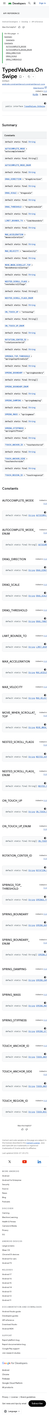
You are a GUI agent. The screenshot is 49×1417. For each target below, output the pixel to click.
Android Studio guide (11, 1311)
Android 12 (7, 1296)
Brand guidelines (28, 1397)
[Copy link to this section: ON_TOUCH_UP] (24, 801)
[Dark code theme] (45, 103)
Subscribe (37, 1403)
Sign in (42, 3)
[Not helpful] (23, 27)
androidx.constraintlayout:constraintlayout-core (23, 84)
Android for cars (9, 1259)
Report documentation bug (14, 1344)
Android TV (7, 1263)
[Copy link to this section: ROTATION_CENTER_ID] (5, 859)
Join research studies (11, 1353)
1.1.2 (45, 91)
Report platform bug (10, 1340)
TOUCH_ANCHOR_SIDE (15, 458)
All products (7, 1387)
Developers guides (10, 1316)
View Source (38, 88)
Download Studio (9, 1324)
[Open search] (29, 3)
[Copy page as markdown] (29, 76)
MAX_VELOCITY (12, 251)
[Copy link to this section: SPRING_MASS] (23, 995)
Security (5, 1184)
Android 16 (7, 1278)
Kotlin (35, 94)
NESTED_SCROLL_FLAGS (16, 281)
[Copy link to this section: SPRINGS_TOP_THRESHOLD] (21, 889)
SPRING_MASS (11, 414)
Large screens (8, 1246)
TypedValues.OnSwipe (34, 106)
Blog (4, 1197)
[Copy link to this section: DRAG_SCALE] (22, 585)
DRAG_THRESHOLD (13, 207)
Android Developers (10, 22)
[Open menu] (4, 3)
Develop (25, 22)
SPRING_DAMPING (13, 400)
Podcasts (6, 1201)
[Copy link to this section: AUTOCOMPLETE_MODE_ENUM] (12, 534)
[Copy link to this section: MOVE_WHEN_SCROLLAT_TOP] (10, 716)
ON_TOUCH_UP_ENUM (14, 326)
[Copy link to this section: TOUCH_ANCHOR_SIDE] (5, 1075)
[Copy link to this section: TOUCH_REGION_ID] (30, 1101)
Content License (33, 1143)
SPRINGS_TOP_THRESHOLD (17, 356)
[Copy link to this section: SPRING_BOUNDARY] (31, 914)
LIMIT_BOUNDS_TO (14, 220)
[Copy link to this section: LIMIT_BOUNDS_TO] (29, 636)
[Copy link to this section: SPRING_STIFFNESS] (29, 1020)
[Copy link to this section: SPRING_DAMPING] (29, 969)
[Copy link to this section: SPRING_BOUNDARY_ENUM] (12, 944)
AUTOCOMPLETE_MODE (15, 148)
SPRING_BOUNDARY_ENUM (16, 386)
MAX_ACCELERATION (14, 234)
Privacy (5, 1230)
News (4, 1193)
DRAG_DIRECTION (13, 179)
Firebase (6, 1379)
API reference (11, 13)
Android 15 (7, 1283)
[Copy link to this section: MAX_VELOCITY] (25, 687)
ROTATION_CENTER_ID (15, 339)
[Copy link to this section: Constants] (21, 488)
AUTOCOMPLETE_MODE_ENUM (18, 165)
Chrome (5, 1374)
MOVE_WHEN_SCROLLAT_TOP (17, 265)
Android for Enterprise (11, 1180)
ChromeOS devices (10, 1254)
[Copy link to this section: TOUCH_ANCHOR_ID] (31, 1046)
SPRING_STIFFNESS (14, 428)
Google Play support (10, 1348)
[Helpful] (19, 27)
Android (5, 1176)
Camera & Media (9, 1226)
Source (5, 1189)
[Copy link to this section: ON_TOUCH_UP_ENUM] (5, 830)
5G (3, 1234)
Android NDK (7, 1328)
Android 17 (7, 1274)
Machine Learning (10, 1217)
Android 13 (6, 1291)
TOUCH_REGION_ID (14, 475)
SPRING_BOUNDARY (13, 372)
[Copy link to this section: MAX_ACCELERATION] (32, 661)
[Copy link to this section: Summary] (19, 125)
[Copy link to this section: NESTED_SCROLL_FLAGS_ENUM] (12, 775)
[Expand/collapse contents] (18, 33)
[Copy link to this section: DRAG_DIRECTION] (28, 559)
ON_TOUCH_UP (11, 312)
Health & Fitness (9, 1221)
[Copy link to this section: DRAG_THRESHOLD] (30, 610)
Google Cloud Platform (12, 1383)
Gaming (5, 1213)
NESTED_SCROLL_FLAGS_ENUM (19, 298)
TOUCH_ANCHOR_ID (14, 444)
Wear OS (6, 1250)
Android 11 (6, 1300)
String (31, 142)
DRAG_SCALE (10, 193)
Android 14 (7, 1287)
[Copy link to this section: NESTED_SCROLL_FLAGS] (5, 746)
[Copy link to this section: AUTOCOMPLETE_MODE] (5, 504)
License (14, 1397)
